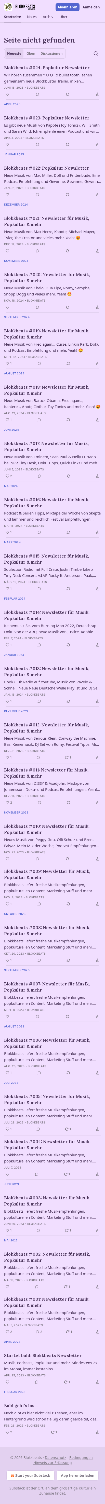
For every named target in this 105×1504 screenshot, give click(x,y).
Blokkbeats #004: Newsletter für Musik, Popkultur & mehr (47, 1144)
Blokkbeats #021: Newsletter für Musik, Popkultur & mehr (46, 221)
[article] (52, 81)
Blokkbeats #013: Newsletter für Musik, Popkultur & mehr (46, 672)
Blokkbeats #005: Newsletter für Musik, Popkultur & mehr (47, 1099)
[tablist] (35, 53)
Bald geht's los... (20, 1405)
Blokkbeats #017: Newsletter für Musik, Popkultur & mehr (46, 446)
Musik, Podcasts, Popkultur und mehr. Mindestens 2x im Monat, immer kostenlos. (50, 1365)
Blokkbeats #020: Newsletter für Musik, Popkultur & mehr (47, 277)
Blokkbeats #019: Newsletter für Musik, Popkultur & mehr (46, 334)
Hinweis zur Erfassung (52, 1462)
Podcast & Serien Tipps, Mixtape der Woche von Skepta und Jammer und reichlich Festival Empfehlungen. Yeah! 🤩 (52, 516)
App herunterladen (77, 1475)
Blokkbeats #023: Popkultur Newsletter (46, 118)
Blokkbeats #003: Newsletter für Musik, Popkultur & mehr (47, 1201)
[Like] (7, 94)
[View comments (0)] (37, 94)
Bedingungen (81, 1457)
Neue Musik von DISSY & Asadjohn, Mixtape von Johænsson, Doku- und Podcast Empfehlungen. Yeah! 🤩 (50, 786)
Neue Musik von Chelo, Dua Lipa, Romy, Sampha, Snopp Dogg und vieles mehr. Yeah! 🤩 (47, 290)
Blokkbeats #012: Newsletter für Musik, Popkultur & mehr (46, 728)
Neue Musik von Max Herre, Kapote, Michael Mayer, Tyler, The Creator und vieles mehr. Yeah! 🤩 (49, 234)
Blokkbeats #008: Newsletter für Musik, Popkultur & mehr (47, 931)
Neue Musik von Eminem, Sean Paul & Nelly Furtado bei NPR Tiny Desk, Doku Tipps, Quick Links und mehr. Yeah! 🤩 (51, 460)
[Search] (96, 53)
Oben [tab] (31, 53)
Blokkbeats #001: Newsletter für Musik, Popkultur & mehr (46, 1302)
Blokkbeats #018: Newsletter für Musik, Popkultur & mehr (46, 390)
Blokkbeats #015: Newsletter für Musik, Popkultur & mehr (46, 559)
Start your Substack (32, 1475)
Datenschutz (55, 1457)
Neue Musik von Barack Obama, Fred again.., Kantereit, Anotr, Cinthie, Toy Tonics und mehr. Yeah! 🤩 (52, 403)
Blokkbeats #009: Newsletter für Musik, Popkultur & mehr (47, 874)
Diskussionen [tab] (52, 53)
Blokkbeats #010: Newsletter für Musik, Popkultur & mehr (46, 829)
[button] (12, 16)
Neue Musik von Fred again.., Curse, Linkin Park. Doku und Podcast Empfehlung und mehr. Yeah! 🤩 (51, 347)
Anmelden (91, 7)
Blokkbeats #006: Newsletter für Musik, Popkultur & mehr (47, 1043)
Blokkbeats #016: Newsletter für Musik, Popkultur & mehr (46, 503)
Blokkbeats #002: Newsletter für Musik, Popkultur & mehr (47, 1257)
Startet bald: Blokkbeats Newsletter (43, 1355)
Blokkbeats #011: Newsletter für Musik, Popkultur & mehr (46, 773)
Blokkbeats (36, 87)
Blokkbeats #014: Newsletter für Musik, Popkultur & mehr (46, 615)
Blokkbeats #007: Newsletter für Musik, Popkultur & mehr (47, 987)
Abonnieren (67, 7)
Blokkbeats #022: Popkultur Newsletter (46, 168)
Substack (17, 1488)
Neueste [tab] (14, 53)
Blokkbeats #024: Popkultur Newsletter (47, 68)
